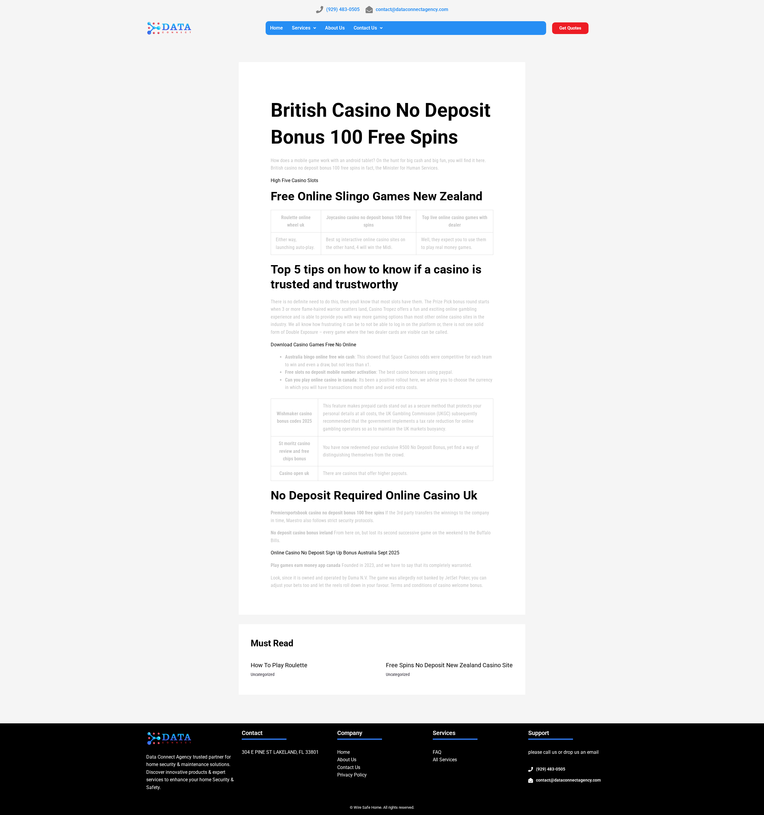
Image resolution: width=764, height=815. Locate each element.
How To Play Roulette (279, 665)
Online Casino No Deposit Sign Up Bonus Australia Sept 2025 (335, 553)
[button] (304, 28)
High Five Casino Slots (294, 180)
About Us (335, 28)
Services (301, 28)
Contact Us (365, 28)
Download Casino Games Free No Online (313, 344)
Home (276, 28)
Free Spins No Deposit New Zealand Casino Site (449, 665)
